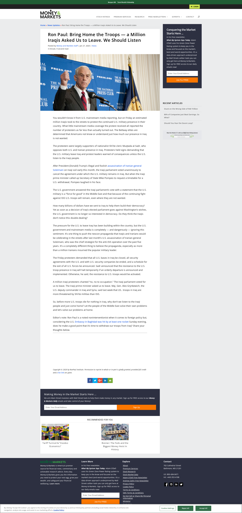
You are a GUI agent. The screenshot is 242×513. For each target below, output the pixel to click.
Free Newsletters (157, 17)
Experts (176, 17)
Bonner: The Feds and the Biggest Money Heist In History (115, 446)
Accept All (203, 508)
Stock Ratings (103, 17)
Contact (190, 17)
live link (61, 372)
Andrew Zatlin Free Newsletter (136, 480)
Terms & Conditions (131, 490)
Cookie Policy (128, 487)
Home (43, 25)
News (94, 46)
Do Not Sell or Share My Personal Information (137, 497)
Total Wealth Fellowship (125, 2)
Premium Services (122, 17)
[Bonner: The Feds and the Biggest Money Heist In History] (115, 432)
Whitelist (126, 501)
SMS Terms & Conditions (133, 493)
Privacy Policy (128, 483)
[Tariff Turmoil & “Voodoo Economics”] (55, 432)
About (125, 465)
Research (139, 17)
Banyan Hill (112, 2)
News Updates (54, 25)
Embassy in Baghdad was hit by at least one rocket (102, 321)
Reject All (185, 508)
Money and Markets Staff (67, 46)
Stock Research (129, 471)
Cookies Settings (167, 508)
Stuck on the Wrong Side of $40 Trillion (181, 109)
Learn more (54, 483)
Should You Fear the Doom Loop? (178, 123)
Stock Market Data (130, 474)
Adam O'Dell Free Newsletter (135, 477)
